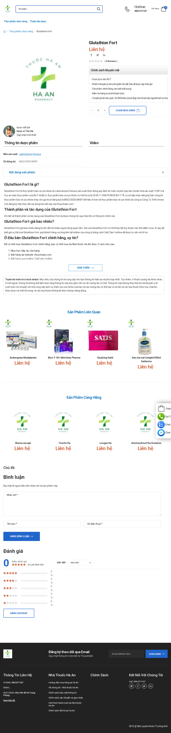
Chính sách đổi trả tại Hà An (62, 710)
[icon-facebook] (91, 55)
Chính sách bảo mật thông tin (63, 692)
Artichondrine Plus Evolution (146, 443)
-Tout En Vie (64, 443)
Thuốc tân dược (38, 21)
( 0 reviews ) (111, 61)
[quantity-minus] (91, 110)
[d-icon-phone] (128, 9)
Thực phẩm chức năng (15, 21)
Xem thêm (83, 267)
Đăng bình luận (19, 536)
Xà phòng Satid (105, 357)
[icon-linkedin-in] (104, 55)
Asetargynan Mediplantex (23, 357)
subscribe (155, 654)
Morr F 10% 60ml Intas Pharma (64, 357)
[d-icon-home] (4, 31)
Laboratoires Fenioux (30, 154)
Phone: (7, 682)
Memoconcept (23, 443)
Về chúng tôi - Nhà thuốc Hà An (63, 687)
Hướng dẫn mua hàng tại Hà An (63, 682)
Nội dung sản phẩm (22, 172)
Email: (6, 687)
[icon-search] (99, 9)
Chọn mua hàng (125, 110)
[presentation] (162, 347)
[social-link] (131, 686)
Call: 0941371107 (137, 681)
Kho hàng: (9, 692)
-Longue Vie (105, 443)
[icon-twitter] (97, 55)
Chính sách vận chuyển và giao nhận (66, 697)
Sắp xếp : (62, 562)
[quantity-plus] (104, 110)
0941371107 (140, 11)
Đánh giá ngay (18, 613)
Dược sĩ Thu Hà (25, 131)
